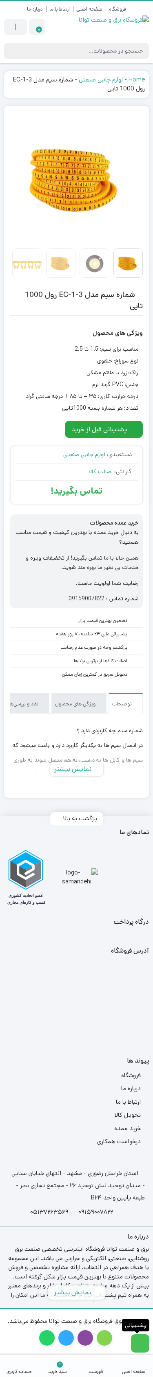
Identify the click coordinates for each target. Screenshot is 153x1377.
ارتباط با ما (59, 9)
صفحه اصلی (89, 9)
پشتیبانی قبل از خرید (100, 429)
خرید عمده (127, 1128)
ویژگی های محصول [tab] (76, 704)
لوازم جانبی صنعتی (101, 79)
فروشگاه (117, 9)
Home (137, 79)
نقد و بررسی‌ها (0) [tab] (20, 704)
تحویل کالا (127, 1115)
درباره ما (35, 9)
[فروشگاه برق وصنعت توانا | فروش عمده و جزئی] (112, 27)
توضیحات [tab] (122, 704)
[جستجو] (11, 51)
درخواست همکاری (119, 1141)
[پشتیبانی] (140, 1343)
